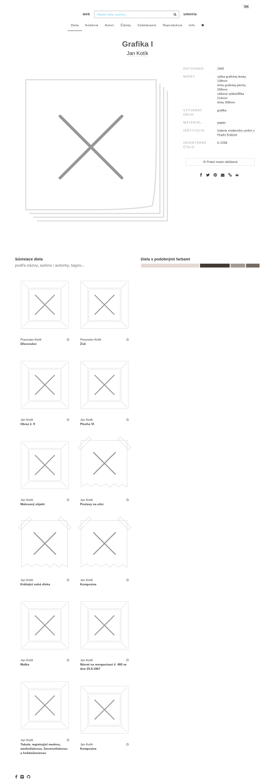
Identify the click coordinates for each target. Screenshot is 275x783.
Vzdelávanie (147, 25)
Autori (109, 25)
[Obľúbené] (203, 25)
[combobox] (136, 14)
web (86, 14)
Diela (75, 25)
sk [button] (246, 6)
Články (126, 25)
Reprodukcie (172, 25)
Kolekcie (91, 25)
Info (192, 25)
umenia (190, 14)
